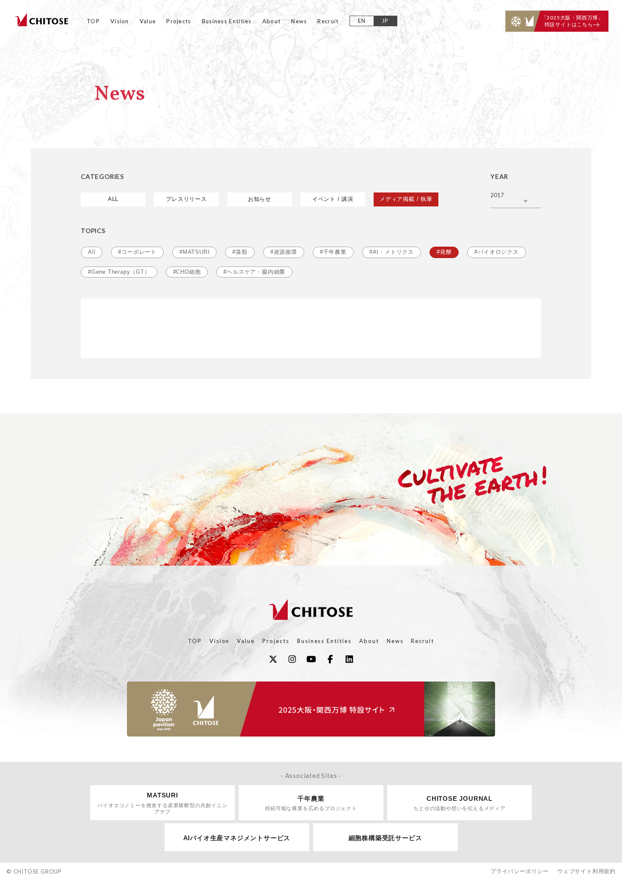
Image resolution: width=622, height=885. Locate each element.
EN (362, 20)
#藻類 (239, 252)
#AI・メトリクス (391, 252)
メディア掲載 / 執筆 (406, 199)
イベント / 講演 (332, 199)
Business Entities (227, 21)
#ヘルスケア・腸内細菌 (254, 272)
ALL (113, 199)
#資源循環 (283, 252)
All (91, 252)
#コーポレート (137, 252)
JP (385, 20)
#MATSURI (194, 252)
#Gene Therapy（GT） (119, 272)
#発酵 (444, 252)
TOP (93, 21)
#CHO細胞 (187, 272)
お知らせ (259, 199)
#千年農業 (333, 252)
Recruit (328, 21)
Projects (178, 21)
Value (148, 21)
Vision (119, 21)
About (271, 21)
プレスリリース (186, 199)
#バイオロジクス (496, 252)
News (299, 21)
